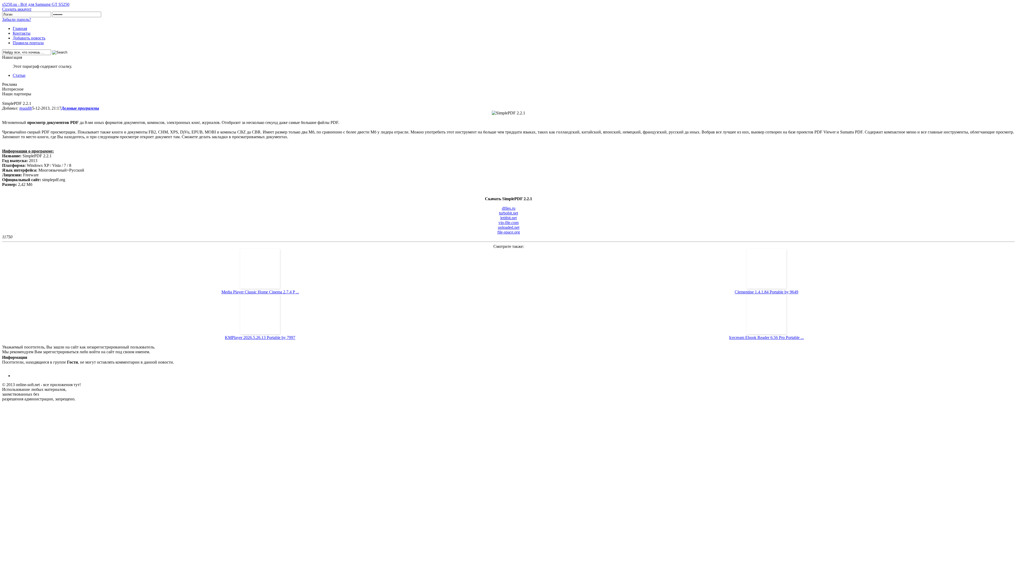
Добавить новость (29, 38)
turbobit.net (508, 213)
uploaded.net (508, 227)
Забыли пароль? (16, 19)
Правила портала (28, 43)
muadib (25, 108)
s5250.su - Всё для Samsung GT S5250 (35, 4)
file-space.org (508, 232)
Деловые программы (80, 108)
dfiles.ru (508, 208)
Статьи (19, 75)
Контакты (21, 33)
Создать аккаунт (17, 9)
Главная (20, 28)
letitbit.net (508, 218)
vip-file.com (508, 222)
